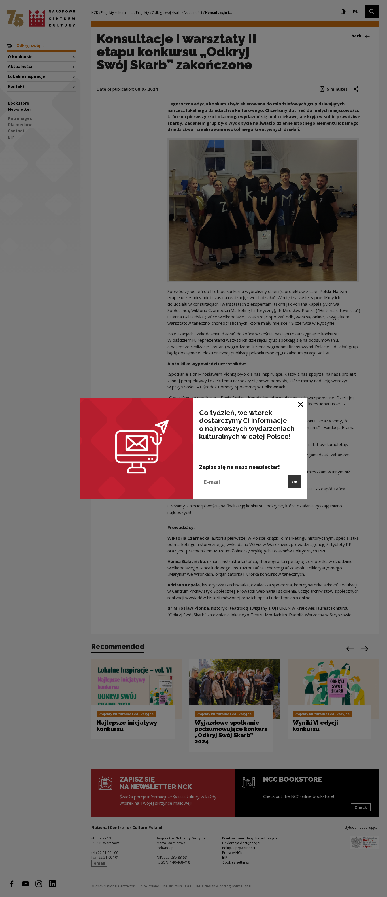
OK (295, 481)
